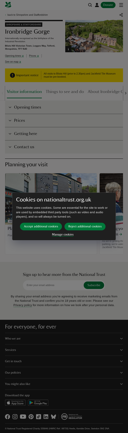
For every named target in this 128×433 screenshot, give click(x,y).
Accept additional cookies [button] (41, 226)
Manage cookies (63, 234)
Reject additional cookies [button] (85, 226)
